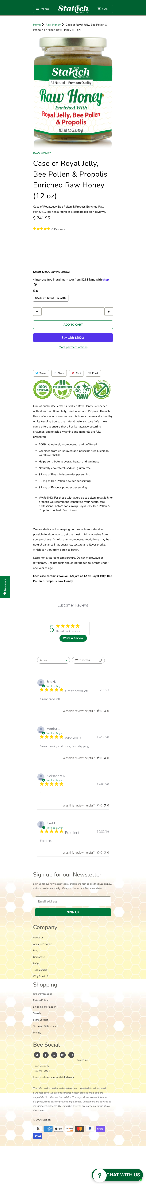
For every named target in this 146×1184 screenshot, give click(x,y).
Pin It (78, 373)
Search (37, 1013)
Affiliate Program (42, 944)
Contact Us (39, 957)
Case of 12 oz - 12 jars (50, 298)
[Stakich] (73, 8)
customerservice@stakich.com (57, 1077)
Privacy (37, 1032)
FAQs (36, 963)
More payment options (73, 347)
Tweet (43, 373)
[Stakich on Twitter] (37, 1055)
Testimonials (40, 970)
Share (61, 373)
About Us (38, 937)
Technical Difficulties (44, 1026)
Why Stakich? (40, 976)
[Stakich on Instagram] (63, 1055)
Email (95, 373)
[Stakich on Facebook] (46, 1055)
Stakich (46, 1119)
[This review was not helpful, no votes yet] (105, 711)
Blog (35, 950)
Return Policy (40, 1000)
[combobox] (53, 660)
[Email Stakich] (71, 1055)
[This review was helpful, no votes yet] (98, 711)
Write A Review (73, 638)
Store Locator (40, 1019)
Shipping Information (44, 1007)
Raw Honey (42, 153)
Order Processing (42, 994)
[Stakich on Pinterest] (54, 1055)
